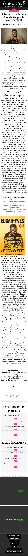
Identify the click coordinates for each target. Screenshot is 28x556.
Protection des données (14, 551)
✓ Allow (20, 491)
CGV (14, 546)
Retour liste (14, 11)
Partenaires (14, 541)
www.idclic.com (16, 555)
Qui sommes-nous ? (14, 535)
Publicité (14, 543)
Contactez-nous (14, 538)
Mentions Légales (14, 549)
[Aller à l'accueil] (14, 3)
